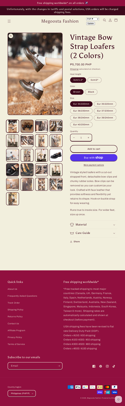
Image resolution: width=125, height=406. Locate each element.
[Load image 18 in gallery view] (27, 184)
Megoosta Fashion (94, 398)
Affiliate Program (16, 330)
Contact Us (13, 323)
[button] (9, 21)
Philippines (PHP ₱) (20, 393)
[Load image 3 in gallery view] (41, 126)
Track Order (14, 303)
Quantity (74, 131)
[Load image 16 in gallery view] (56, 169)
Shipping (74, 69)
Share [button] (77, 241)
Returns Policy (15, 316)
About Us (12, 289)
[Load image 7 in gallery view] (41, 140)
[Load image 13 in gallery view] (12, 169)
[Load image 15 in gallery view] (41, 169)
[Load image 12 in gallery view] (56, 155)
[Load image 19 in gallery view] (41, 184)
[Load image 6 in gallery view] (27, 140)
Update (91, 23)
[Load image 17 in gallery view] (12, 184)
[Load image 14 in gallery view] (27, 169)
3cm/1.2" (78, 80)
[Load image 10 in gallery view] (27, 155)
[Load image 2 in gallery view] (27, 126)
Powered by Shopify (109, 398)
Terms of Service (16, 344)
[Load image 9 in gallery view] (12, 155)
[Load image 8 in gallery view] (56, 140)
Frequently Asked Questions (22, 296)
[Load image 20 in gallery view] (56, 184)
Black (91, 92)
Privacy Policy (15, 337)
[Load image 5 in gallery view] (12, 140)
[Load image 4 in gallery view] (56, 126)
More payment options (94, 165)
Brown (76, 92)
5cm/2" (94, 80)
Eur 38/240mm (81, 118)
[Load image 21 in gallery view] (12, 198)
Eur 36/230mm (81, 111)
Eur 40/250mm (81, 124)
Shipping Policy (15, 310)
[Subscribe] (58, 366)
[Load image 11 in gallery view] (41, 155)
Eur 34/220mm (81, 104)
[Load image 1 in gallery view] (12, 126)
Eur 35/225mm (105, 104)
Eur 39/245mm (105, 118)
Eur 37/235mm (105, 111)
